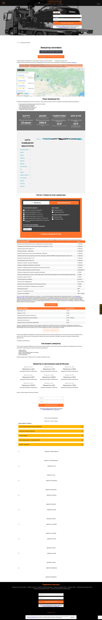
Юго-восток (23, 166)
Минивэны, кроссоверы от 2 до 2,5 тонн (34, 216)
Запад (22, 172)
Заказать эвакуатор (51, 330)
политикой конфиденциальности (32, 617)
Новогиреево (73, 138)
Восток (22, 163)
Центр (22, 152)
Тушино (55, 138)
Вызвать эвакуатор (67, 23)
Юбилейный (76, 138)
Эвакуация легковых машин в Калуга (84, 587)
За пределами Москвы (59, 212)
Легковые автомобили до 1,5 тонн (32, 212)
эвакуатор (74, 62)
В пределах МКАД (58, 217)
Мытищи (70, 138)
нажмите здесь (73, 27)
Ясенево (61, 139)
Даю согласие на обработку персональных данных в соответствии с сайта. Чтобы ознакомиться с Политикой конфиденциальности (51, 409)
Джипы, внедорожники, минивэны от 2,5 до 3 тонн (36, 218)
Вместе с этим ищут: (24, 444)
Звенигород (38, 138)
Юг (21, 169)
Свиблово (68, 138)
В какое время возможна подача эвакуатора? (30, 426)
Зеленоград (45, 138)
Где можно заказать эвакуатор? (27, 431)
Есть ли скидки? (23, 435)
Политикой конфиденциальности (46, 605)
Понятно (72, 617)
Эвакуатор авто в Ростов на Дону (19, 587)
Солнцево (51, 138)
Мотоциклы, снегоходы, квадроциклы (33, 210)
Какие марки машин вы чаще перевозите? (29, 440)
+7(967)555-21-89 (54, 3)
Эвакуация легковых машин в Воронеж (42, 588)
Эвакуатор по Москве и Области (51, 51)
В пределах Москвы (58, 210)
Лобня (58, 138)
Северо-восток (22, 159)
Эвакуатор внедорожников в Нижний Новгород (60, 588)
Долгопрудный (66, 138)
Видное (70, 139)
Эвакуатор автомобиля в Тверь (60, 587)
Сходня (49, 138)
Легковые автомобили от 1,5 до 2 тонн (33, 214)
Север (22, 155)
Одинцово (44, 138)
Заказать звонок (51, 304)
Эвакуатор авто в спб (32, 587)
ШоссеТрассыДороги (22, 183)
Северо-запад (24, 175)
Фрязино (80, 138)
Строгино (53, 138)
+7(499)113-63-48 (54, 1)
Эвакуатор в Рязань (72, 587)
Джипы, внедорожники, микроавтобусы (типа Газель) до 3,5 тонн (37, 221)
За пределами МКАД (58, 219)
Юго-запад (23, 177)
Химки (57, 138)
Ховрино (60, 138)
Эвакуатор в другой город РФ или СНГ (51, 56)
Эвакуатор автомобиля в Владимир (45, 587)
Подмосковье (24, 149)
